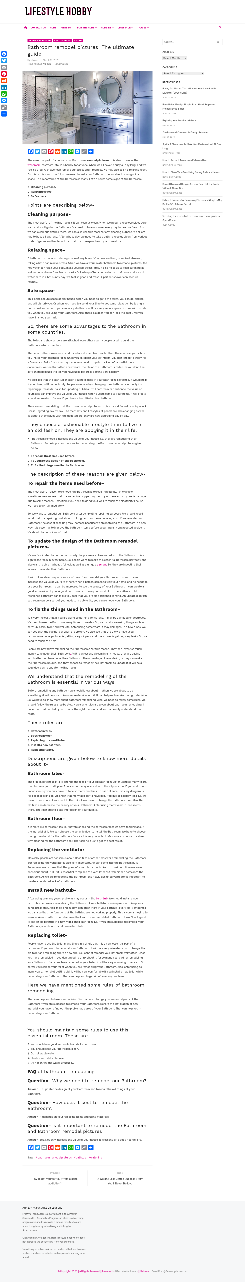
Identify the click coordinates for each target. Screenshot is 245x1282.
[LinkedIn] (4, 87)
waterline (96, 1157)
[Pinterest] (4, 74)
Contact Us (38, 27)
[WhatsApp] (4, 94)
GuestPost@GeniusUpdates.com (169, 1271)
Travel (141, 27)
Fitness (65, 27)
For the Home (85, 27)
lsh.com (35, 60)
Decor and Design (39, 40)
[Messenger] (4, 100)
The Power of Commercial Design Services (185, 132)
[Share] (4, 114)
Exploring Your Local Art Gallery (179, 120)
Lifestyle (124, 27)
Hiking (78, 40)
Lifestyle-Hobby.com (126, 1271)
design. (102, 564)
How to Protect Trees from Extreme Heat (185, 160)
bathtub (81, 1157)
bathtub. (102, 898)
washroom (34, 165)
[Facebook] (4, 54)
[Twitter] (4, 60)
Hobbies (106, 27)
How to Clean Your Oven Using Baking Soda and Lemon (191, 172)
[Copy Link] (4, 107)
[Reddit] (4, 80)
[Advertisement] (161, 10)
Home (53, 27)
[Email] (4, 67)
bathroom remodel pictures (55, 1157)
